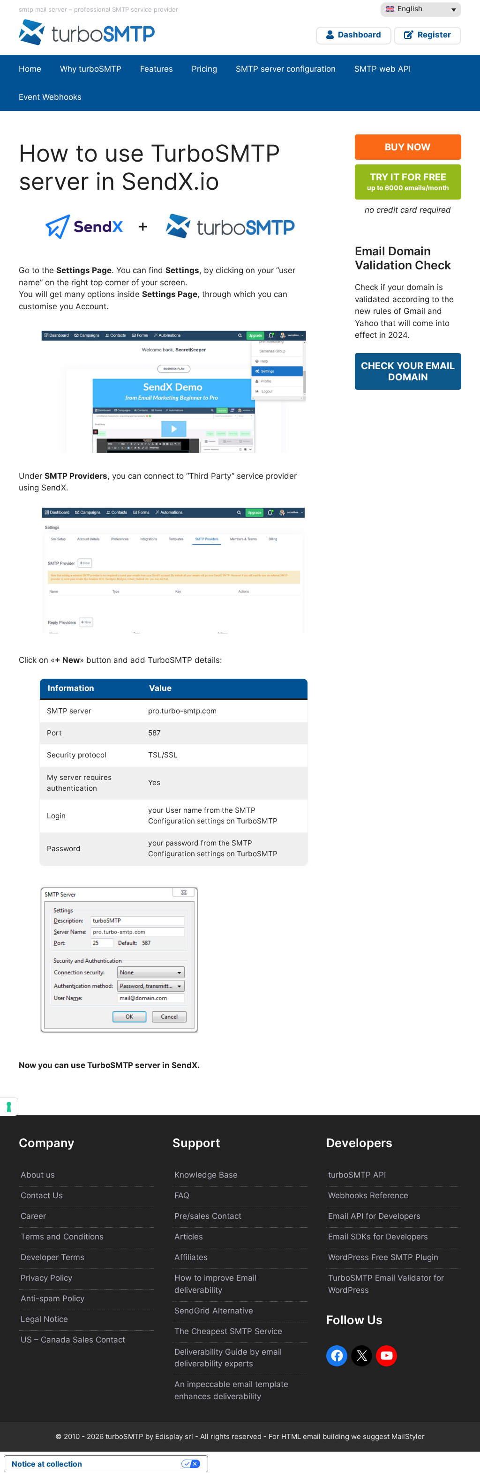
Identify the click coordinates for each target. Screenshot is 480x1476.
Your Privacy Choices (136, 1464)
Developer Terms (52, 1257)
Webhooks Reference (368, 1195)
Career (33, 1216)
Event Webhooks (50, 97)
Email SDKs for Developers (378, 1236)
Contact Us (42, 1195)
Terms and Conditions (62, 1236)
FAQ (181, 1195)
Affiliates (191, 1257)
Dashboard (358, 34)
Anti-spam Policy (52, 1298)
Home (30, 69)
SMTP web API (382, 69)
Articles (188, 1236)
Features (156, 69)
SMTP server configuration (286, 69)
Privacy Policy (46, 1278)
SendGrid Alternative (213, 1310)
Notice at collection (47, 1464)
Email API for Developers (374, 1216)
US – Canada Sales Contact (73, 1339)
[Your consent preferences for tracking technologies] (9, 1107)
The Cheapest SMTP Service (228, 1331)
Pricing (204, 69)
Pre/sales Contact (207, 1216)
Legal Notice (44, 1319)
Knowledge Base (206, 1174)
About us (38, 1174)
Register (433, 34)
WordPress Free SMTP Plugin (383, 1257)
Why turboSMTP (90, 69)
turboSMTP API (357, 1174)
